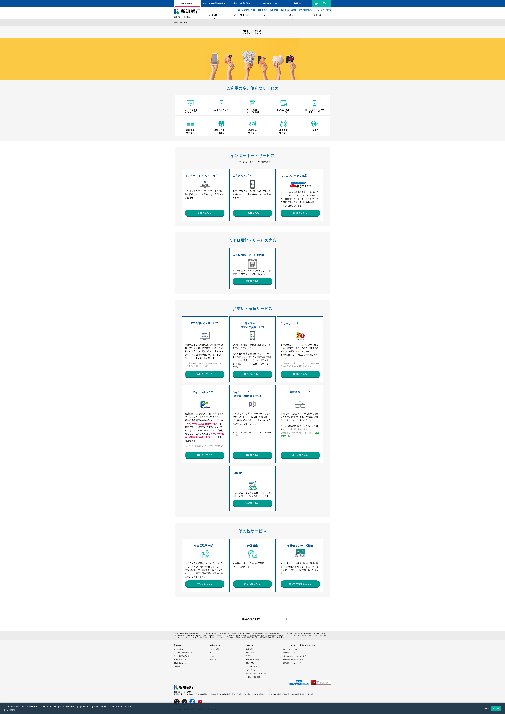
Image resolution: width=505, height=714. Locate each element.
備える (292, 15)
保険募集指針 (225, 633)
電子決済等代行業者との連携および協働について (209, 635)
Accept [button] (496, 709)
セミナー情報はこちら (300, 584)
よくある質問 (290, 10)
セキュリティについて (290, 649)
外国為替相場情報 (252, 660)
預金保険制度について (182, 635)
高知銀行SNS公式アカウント (256, 677)
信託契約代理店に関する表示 (270, 637)
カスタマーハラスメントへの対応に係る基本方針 (192, 637)
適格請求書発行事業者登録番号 (247, 637)
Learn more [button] (9, 710)
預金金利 (249, 649)
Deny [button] (486, 709)
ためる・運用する (240, 15)
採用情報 (298, 3)
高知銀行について (270, 3)
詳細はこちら (205, 213)
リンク (177, 633)
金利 (276, 10)
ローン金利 (250, 653)
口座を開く (214, 15)
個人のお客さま (187, 3)
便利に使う (318, 15)
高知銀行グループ (180, 663)
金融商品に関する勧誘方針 (241, 633)
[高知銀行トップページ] (183, 686)
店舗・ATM (250, 663)
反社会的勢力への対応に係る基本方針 (266, 633)
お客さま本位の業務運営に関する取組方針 (297, 633)
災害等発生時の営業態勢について (278, 635)
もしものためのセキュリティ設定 (294, 656)
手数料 (264, 10)
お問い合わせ (308, 10)
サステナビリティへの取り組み (222, 637)
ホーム (176, 22)
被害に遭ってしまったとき (291, 663)
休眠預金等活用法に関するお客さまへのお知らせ (246, 635)
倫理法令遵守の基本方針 (190, 633)
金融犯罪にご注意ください (291, 653)
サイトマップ (287, 637)
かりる (266, 15)
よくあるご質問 (251, 667)
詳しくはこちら (205, 374)
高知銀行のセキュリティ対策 (292, 660)
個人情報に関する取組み (209, 633)
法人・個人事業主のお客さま (215, 3)
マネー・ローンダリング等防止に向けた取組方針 (309, 635)
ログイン (324, 3)
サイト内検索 (325, 10)
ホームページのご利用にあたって (258, 673)
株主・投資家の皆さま (242, 3)
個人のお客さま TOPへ (252, 619)
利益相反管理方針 (320, 633)
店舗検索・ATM (248, 10)
